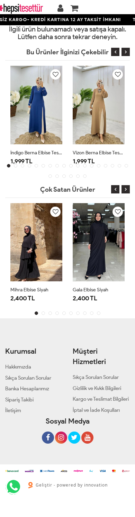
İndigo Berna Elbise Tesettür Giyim (36, 153)
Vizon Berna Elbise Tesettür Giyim (99, 153)
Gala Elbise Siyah (90, 290)
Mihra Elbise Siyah (29, 290)
